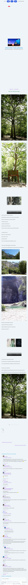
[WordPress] (8, 1)
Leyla (5, 512)
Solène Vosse (6, 505)
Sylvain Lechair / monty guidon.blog (14, 48)
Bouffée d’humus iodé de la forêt (7, 442)
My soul (5, 481)
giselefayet (6, 519)
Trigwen (5, 536)
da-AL (5, 456)
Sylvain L (7, 528)
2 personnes (7, 470)
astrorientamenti (7, 473)
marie (5, 565)
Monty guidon (16, 89)
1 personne (7, 525)
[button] (11, 254)
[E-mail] (15, 1)
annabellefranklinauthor (8, 488)
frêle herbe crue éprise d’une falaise (20, 445)
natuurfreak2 (6, 465)
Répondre (4, 464)
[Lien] (11, 1)
